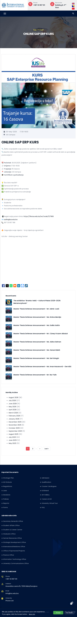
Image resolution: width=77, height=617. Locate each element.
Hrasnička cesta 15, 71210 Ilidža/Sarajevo (21, 586)
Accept (58, 612)
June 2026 (13, 403)
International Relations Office (14, 546)
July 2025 (12, 437)
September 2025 (15, 431)
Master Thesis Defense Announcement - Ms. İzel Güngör (36, 358)
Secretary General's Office (13, 521)
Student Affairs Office (11, 525)
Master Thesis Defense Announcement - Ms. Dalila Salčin (36, 325)
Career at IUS (47, 499)
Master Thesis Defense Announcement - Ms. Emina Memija (37, 317)
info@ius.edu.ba (12, 593)
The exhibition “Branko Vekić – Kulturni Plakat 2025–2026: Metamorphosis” (37, 301)
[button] (26, 285)
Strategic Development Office (14, 542)
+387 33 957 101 (39, 5)
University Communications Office (16, 563)
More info (32, 614)
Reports (6, 503)
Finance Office (8, 555)
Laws (5, 490)
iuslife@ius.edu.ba (10, 219)
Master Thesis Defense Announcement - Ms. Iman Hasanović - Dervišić (42, 366)
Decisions (6, 495)
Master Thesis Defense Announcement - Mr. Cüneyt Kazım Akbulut (40, 333)
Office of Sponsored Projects (14, 551)
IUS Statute (7, 482)
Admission (45, 478)
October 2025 (14, 428)
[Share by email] (14, 285)
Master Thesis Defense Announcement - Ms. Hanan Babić (36, 350)
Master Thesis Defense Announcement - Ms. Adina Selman (37, 342)
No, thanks (69, 612)
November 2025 (15, 425)
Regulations (7, 486)
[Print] (22, 285)
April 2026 (12, 409)
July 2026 (12, 400)
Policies (6, 499)
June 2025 (13, 440)
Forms (5, 507)
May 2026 (12, 406)
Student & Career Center (12, 530)
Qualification (46, 482)
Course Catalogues (49, 486)
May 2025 (12, 443)
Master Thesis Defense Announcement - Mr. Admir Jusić (36, 309)
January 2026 (14, 419)
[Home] (13, 5)
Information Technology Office (14, 559)
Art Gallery (45, 495)
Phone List (10, 601)
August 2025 (13, 434)
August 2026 (13, 397)
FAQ (43, 507)
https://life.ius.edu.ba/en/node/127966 (38, 216)
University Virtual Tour (50, 503)
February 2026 (14, 416)
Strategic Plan (8, 478)
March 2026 (13, 413)
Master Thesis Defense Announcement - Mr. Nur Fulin (35, 375)
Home (35, 29)
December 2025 (15, 422)
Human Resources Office (12, 538)
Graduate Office (9, 534)
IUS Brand (45, 490)
